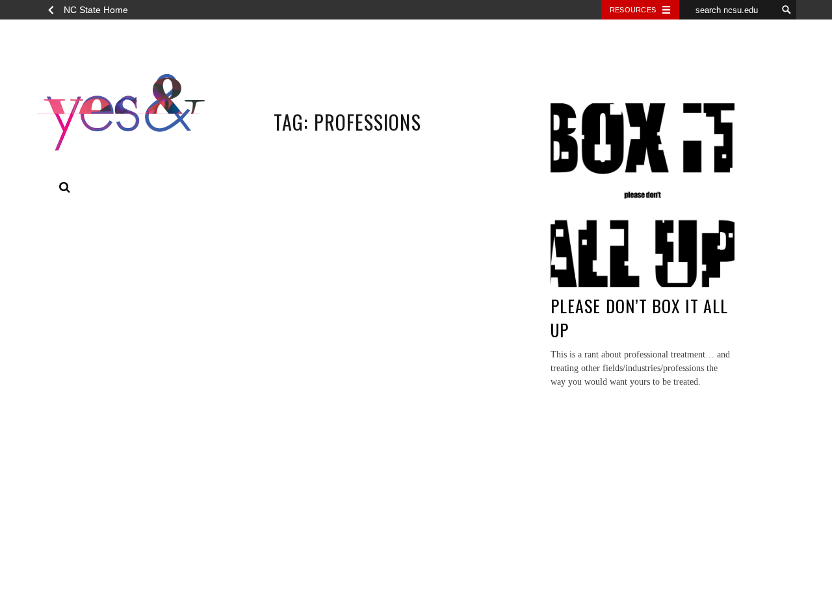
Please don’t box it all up (639, 318)
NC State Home (96, 10)
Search (65, 187)
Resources (633, 10)
